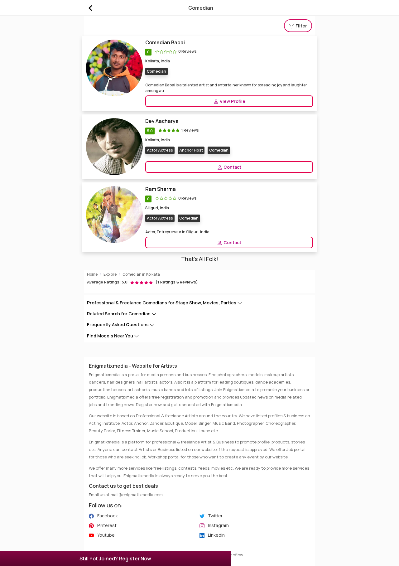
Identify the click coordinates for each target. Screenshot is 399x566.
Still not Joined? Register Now (115, 558)
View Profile (232, 101)
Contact (232, 167)
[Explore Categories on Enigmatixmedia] (90, 8)
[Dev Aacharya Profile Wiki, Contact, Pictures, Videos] (114, 146)
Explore (110, 274)
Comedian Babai (165, 43)
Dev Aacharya (162, 121)
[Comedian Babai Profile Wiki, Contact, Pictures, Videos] (114, 67)
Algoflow (235, 555)
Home (92, 274)
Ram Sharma (160, 189)
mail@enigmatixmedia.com (137, 494)
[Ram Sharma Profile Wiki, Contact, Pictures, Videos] (114, 214)
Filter (301, 26)
